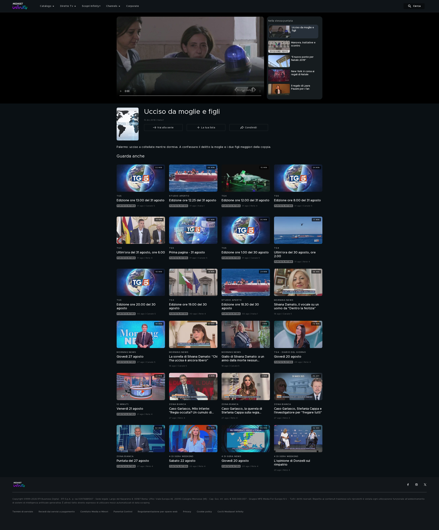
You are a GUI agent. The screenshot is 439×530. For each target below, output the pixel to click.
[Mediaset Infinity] (20, 6)
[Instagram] (416, 484)
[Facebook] (408, 484)
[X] (425, 484)
